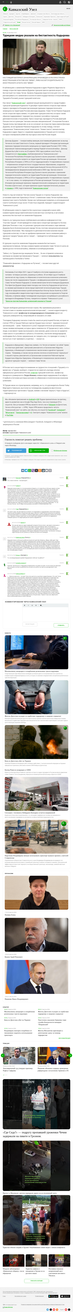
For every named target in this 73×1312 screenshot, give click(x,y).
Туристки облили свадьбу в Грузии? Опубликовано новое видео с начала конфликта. (34, 1247)
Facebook (52, 410)
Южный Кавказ (36, 22)
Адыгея (18, 14)
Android (32, 399)
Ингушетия (18, 16)
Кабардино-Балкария (29, 16)
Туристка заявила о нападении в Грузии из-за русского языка (35, 1271)
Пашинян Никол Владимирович (16, 999)
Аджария (11, 14)
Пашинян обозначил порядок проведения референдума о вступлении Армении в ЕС (53, 1069)
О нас (4, 1296)
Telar (17, 509)
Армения (33, 14)
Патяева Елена (10, 915)
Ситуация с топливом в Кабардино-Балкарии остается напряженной (30, 813)
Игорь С (18, 555)
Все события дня (64, 1038)
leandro (22, 522)
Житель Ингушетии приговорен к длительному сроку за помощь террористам (50, 1032)
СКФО (60, 19)
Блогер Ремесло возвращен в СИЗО (18, 770)
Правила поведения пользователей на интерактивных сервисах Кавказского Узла (42, 1304)
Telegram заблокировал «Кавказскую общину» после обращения (13, 1271)
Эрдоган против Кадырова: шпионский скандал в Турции (28, 301)
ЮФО (43, 22)
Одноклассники (22, 413)
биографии (22, 154)
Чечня (18, 22)
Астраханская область (43, 14)
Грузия (5, 16)
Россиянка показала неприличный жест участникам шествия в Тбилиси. (57, 1272)
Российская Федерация (21, 19)
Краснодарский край (63, 16)
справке (9, 188)
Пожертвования (39, 1296)
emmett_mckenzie (20, 563)
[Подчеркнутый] (32, 605)
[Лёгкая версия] (11, 2)
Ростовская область (35, 19)
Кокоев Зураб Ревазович (14, 957)
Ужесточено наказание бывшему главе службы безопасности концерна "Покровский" (52, 1022)
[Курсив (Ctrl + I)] (28, 605)
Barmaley (18, 478)
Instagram (61, 410)
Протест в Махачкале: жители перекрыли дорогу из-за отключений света (30, 1193)
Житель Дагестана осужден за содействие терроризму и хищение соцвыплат (33, 716)
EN (7, 2)
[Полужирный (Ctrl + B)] (24, 605)
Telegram (52, 405)
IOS (37, 399)
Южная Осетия (26, 22)
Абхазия (5, 14)
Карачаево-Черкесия (50, 16)
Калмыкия (39, 16)
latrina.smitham (20, 573)
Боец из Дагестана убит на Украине (18, 761)
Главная (5, 28)
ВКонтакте (10, 413)
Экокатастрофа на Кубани (61, 25)
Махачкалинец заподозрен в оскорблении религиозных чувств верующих (32, 671)
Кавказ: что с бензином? (12, 25)
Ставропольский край (9, 22)
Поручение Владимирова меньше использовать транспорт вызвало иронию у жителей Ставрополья (36, 856)
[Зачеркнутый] (36, 605)
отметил (34, 373)
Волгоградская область (57, 14)
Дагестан (11, 16)
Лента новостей (14, 28)
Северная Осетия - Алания (50, 19)
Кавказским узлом (40, 188)
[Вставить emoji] (41, 605)
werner (17, 485)
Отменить (61, 625)
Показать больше (37, 1280)
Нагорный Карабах (8, 19)
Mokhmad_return (20, 537)
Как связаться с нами (20, 1296)
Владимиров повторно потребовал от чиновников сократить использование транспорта (18, 1032)
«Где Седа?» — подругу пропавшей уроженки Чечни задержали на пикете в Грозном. (35, 1134)
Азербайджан (25, 14)
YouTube (9, 415)
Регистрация (29, 624)
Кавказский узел (18, 103)
